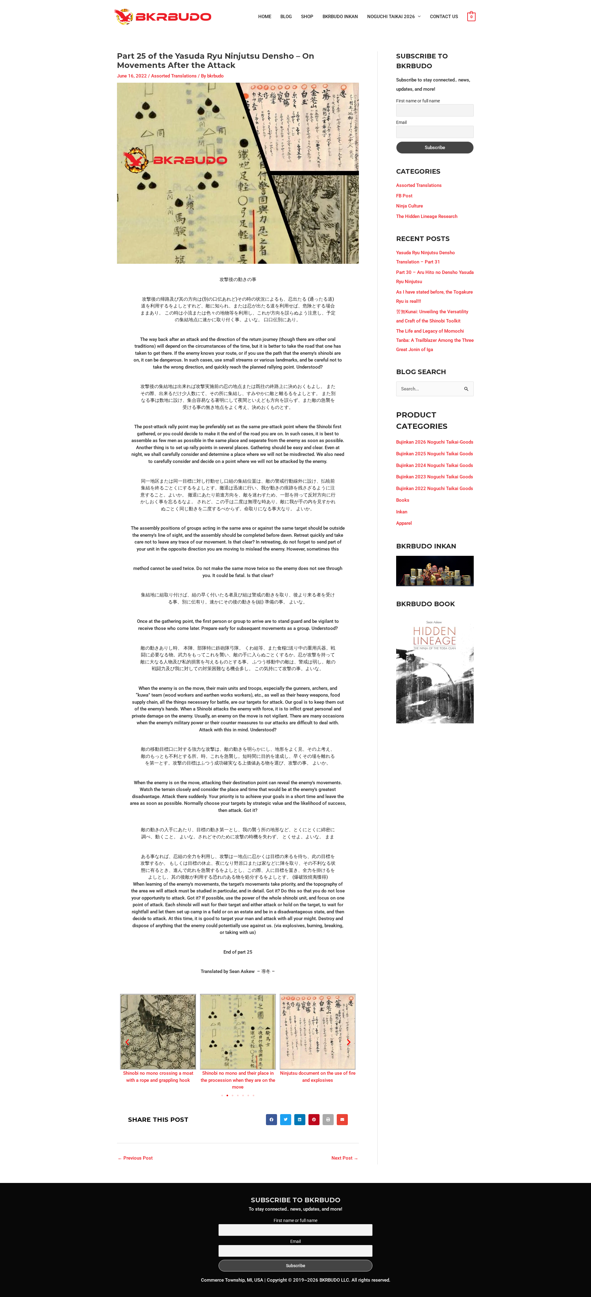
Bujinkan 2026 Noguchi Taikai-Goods (434, 442)
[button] (127, 1042)
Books (402, 500)
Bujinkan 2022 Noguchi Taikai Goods (434, 488)
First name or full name (418, 100)
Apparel (404, 523)
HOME (264, 16)
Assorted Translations (174, 76)
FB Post (404, 196)
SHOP (307, 16)
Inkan (401, 512)
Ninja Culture (409, 206)
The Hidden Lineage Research (426, 216)
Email (401, 122)
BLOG (286, 16)
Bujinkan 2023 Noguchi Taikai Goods (434, 477)
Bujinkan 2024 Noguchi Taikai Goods (434, 465)
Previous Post (135, 1158)
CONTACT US (444, 16)
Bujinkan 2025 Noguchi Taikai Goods (434, 454)
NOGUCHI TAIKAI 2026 (391, 16)
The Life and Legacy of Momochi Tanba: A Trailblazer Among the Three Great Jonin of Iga (435, 340)
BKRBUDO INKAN (340, 16)
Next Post (345, 1158)
